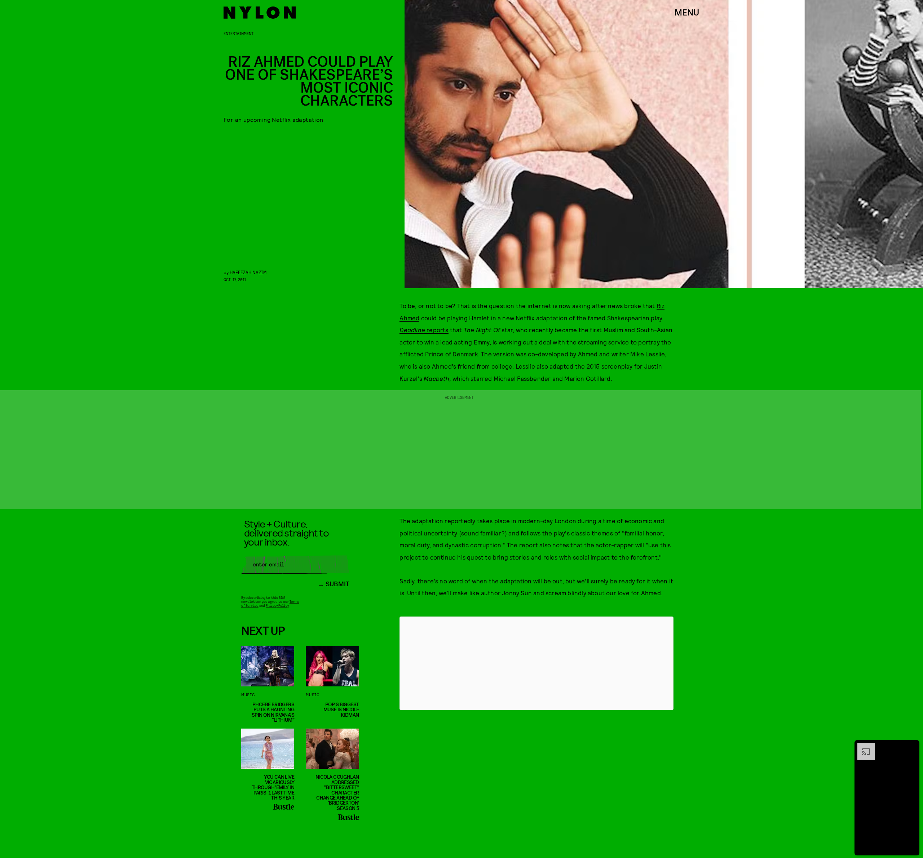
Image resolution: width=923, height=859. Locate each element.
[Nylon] (260, 12)
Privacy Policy (277, 605)
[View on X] (536, 663)
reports (423, 329)
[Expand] (862, 746)
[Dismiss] (911, 746)
